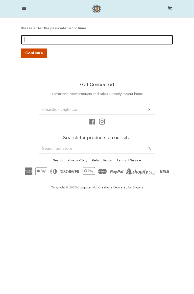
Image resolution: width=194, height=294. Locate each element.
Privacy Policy (77, 160)
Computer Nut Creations (94, 187)
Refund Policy (102, 160)
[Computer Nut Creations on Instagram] (102, 122)
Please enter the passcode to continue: (54, 28)
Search (58, 160)
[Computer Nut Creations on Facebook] (92, 122)
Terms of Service (128, 160)
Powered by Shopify (128, 187)
